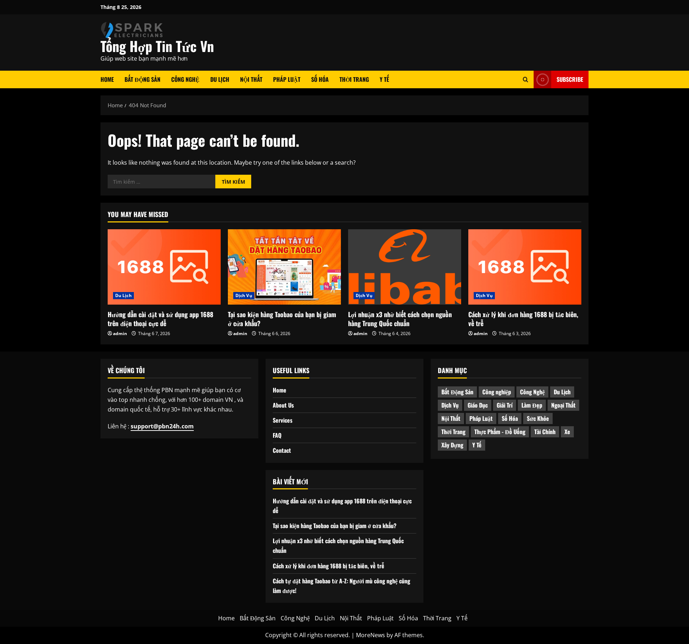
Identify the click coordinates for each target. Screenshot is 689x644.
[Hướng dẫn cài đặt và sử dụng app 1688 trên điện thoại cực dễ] (164, 267)
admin (120, 333)
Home (107, 79)
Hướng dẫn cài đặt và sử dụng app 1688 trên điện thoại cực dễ (160, 319)
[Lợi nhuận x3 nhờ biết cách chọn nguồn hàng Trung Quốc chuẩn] (404, 267)
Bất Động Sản (142, 79)
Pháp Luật (286, 79)
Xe (567, 431)
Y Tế (384, 79)
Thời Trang (354, 79)
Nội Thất (251, 79)
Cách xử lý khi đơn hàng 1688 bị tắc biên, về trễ (523, 319)
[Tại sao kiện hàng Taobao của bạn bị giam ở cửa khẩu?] (284, 267)
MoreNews (370, 635)
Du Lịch (219, 79)
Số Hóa (320, 79)
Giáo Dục (478, 405)
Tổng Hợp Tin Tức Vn (157, 46)
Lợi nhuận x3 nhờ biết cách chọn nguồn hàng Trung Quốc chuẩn (400, 319)
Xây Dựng (452, 445)
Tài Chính (545, 431)
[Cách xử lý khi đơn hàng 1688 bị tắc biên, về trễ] (524, 267)
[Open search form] (525, 79)
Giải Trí (504, 405)
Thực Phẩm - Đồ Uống (499, 431)
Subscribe (570, 79)
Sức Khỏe (538, 418)
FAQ (277, 435)
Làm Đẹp (531, 405)
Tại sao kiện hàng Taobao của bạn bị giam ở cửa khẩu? (282, 319)
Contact (282, 450)
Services (282, 420)
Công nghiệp (496, 391)
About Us (283, 405)
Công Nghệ (185, 79)
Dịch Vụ (243, 295)
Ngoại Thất (563, 405)
